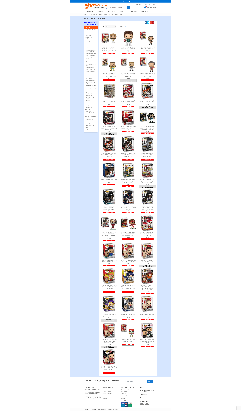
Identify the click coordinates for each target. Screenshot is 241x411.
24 (122, 26)
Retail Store (105, 398)
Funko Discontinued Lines (91, 105)
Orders (146, 4)
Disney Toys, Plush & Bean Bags (89, 38)
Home (85, 14)
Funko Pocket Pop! (89, 93)
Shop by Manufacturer (90, 125)
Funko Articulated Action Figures (90, 91)
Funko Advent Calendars (90, 102)
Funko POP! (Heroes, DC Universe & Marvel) (91, 51)
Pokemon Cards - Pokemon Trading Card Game (90, 113)
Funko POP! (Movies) (90, 55)
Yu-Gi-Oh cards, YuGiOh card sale (90, 117)
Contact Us (123, 396)
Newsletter (123, 398)
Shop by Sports (88, 123)
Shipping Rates (124, 391)
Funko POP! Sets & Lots (91, 48)
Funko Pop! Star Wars (90, 80)
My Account (153, 4)
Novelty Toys (88, 127)
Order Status (123, 400)
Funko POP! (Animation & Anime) (91, 65)
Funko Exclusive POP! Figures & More (90, 46)
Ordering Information (125, 389)
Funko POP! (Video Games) (90, 58)
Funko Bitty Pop (89, 107)
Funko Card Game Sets (90, 103)
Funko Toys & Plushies (92, 14)
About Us (105, 389)
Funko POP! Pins (89, 95)
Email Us (143, 397)
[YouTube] (148, 404)
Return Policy (124, 393)
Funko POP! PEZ (89, 100)
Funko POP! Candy (90, 78)
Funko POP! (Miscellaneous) (89, 76)
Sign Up (150, 381)
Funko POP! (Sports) (90, 69)
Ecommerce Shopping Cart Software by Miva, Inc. (110, 409)
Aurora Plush (88, 35)
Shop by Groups (88, 129)
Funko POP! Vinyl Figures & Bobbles (105, 14)
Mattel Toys (87, 109)
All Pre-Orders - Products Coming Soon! (90, 30)
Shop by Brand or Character (89, 120)
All (127, 26)
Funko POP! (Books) (90, 67)
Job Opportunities (106, 396)
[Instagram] (146, 404)
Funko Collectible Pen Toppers (90, 98)
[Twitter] (143, 404)
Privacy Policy (124, 395)
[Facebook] (141, 404)
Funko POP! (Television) (91, 53)
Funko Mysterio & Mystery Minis (91, 83)
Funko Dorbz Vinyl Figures (91, 85)
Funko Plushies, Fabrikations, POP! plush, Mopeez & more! (91, 88)
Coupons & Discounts (107, 391)
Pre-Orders (133, 11)
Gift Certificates (106, 395)
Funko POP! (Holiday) (90, 71)
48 (125, 26)
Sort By (102, 26)
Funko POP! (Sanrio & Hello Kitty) (90, 73)
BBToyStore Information (107, 393)
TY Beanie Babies (89, 33)
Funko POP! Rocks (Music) (90, 60)
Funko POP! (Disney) (90, 62)
